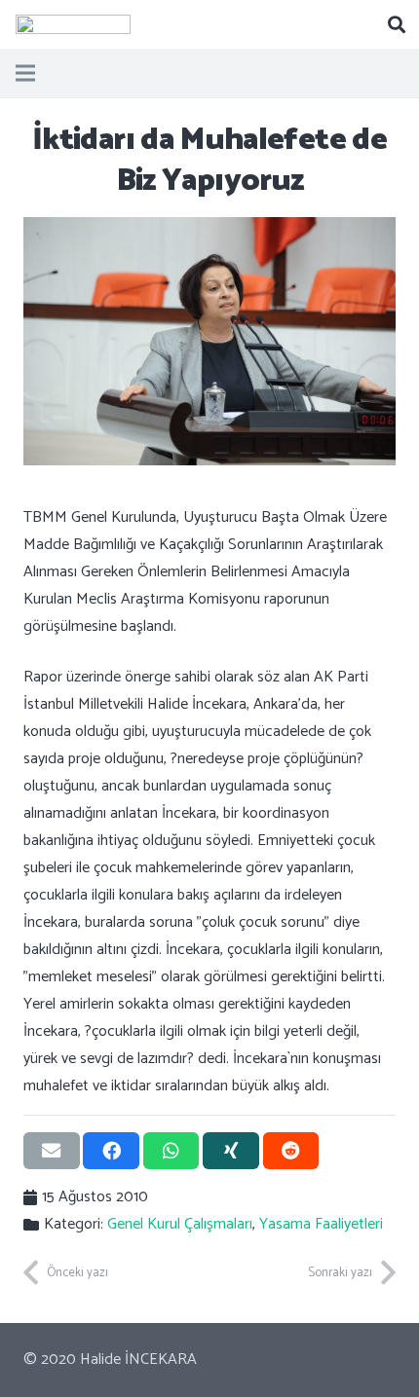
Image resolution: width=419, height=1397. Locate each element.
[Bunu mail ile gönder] (51, 1150)
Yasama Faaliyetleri (321, 1224)
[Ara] (396, 24)
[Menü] (25, 73)
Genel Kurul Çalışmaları (179, 1224)
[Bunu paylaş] (111, 1150)
